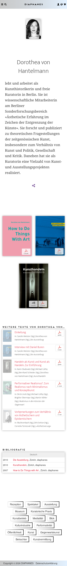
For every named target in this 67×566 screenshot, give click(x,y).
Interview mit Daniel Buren (29, 347)
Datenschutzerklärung (46, 563)
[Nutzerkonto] (58, 4)
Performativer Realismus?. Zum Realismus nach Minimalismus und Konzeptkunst (32, 387)
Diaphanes (33, 4)
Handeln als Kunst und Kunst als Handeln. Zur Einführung (32, 363)
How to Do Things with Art (26, 470)
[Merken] (4, 218)
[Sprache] (61, 4)
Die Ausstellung (20, 459)
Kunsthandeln (20, 465)
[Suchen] (5, 4)
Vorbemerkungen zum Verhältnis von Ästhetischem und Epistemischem (33, 415)
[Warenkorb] (65, 4)
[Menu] (2, 4)
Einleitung (20, 332)
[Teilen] (33, 185)
